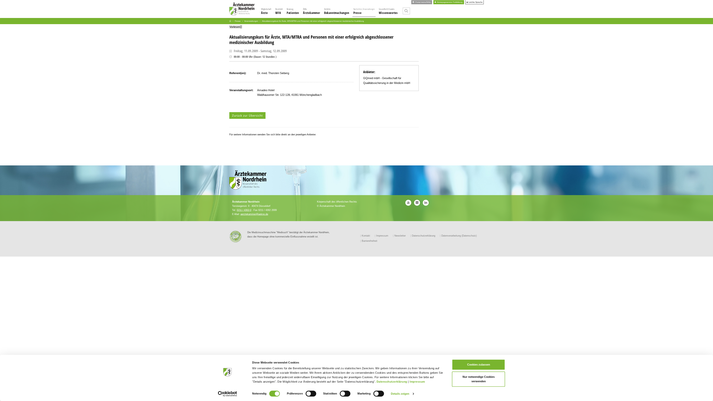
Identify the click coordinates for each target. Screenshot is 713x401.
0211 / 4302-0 (244, 210)
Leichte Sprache (475, 2)
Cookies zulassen (478, 364)
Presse (364, 11)
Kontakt (366, 235)
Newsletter (400, 235)
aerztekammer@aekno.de (254, 214)
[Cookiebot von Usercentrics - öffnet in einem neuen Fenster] (227, 394)
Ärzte (266, 11)
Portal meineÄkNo (423, 2)
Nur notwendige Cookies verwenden (479, 379)
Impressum (417, 381)
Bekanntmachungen (336, 11)
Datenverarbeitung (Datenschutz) (459, 235)
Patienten (293, 11)
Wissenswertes (388, 11)
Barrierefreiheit (369, 240)
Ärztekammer (311, 11)
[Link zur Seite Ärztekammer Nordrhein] (230, 21)
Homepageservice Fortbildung (449, 2)
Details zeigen (400, 393)
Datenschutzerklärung (392, 381)
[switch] (311, 394)
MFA (279, 11)
